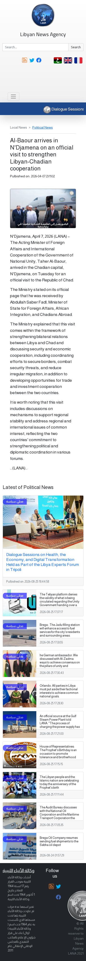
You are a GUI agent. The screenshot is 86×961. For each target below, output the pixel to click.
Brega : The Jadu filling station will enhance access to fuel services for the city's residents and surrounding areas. (60, 630)
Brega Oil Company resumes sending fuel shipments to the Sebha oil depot (59, 841)
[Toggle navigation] (13, 96)
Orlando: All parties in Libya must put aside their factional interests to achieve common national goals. (59, 691)
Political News (42, 127)
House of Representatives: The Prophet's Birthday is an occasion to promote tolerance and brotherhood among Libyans (58, 754)
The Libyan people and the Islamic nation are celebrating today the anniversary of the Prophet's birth (59, 782)
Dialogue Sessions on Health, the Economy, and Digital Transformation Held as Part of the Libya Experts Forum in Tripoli (42, 562)
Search (76, 47)
